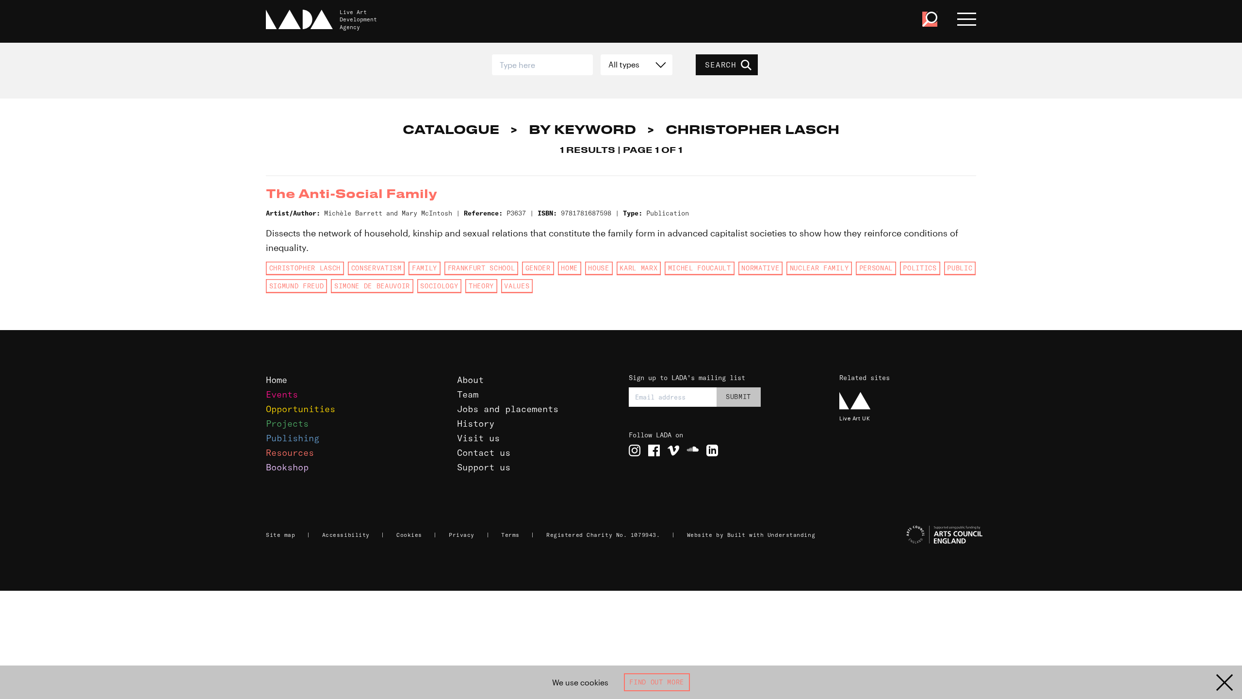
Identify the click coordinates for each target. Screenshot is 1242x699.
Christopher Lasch (305, 268)
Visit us (478, 438)
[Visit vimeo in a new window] (673, 450)
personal (876, 268)
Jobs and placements (507, 409)
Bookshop (287, 467)
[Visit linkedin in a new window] (712, 450)
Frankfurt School (481, 268)
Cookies (409, 535)
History (475, 423)
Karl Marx (638, 268)
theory (481, 286)
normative (760, 268)
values (516, 286)
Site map (280, 535)
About (470, 379)
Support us (483, 467)
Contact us (483, 452)
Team (467, 394)
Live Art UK (854, 418)
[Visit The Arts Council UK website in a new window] (912, 535)
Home (569, 268)
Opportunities (300, 409)
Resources (290, 452)
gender (538, 268)
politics (919, 268)
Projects (287, 423)
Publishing (292, 438)
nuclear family (819, 268)
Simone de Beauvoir (372, 286)
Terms (510, 535)
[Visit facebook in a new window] (654, 450)
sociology (439, 286)
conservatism (376, 268)
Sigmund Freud (296, 286)
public (959, 268)
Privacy (461, 535)
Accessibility (346, 535)
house (598, 268)
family (424, 268)
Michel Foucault (699, 268)
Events (282, 394)
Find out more (656, 682)
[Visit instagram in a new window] (634, 450)
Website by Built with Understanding (751, 535)
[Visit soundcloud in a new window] (693, 450)
